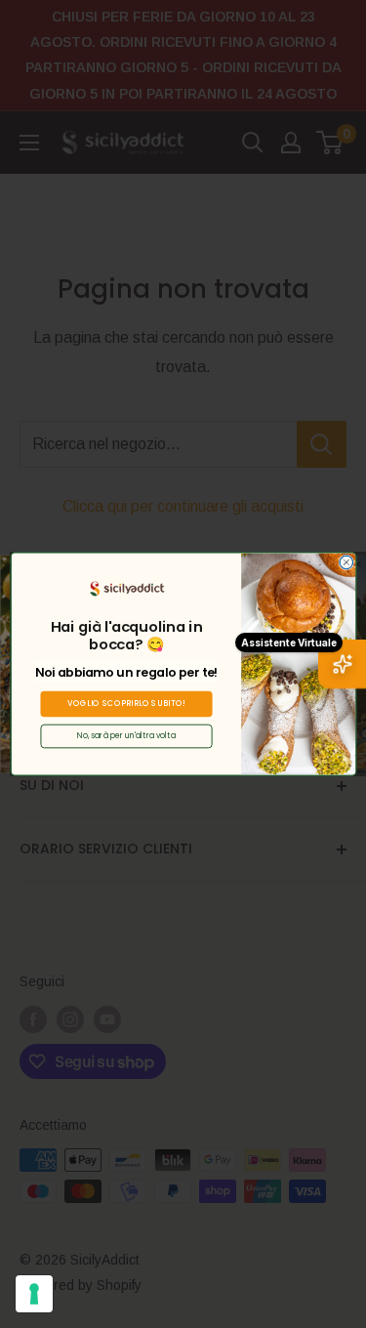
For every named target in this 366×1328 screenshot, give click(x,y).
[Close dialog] (345, 562)
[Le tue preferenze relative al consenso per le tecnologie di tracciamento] (34, 1293)
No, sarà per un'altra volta (126, 735)
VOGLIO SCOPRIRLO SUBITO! (126, 703)
